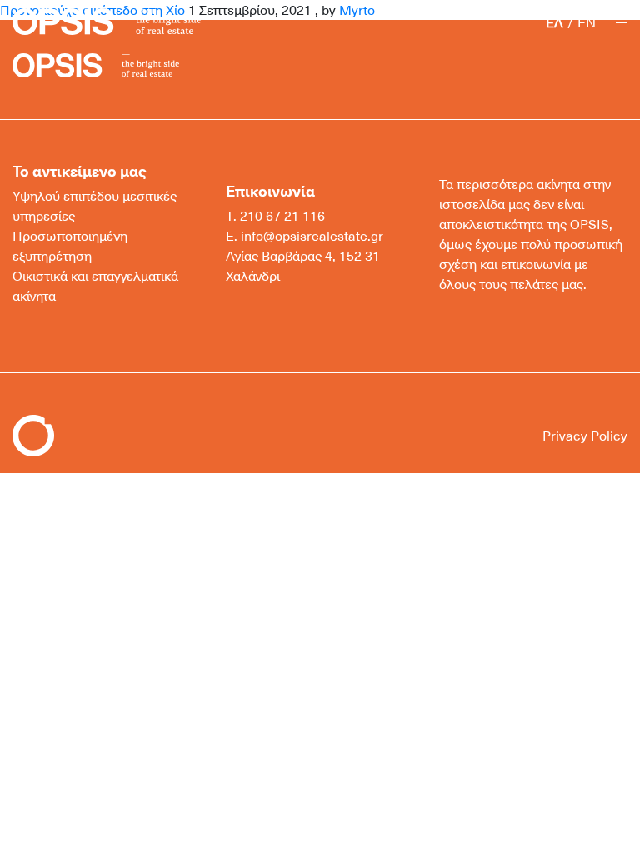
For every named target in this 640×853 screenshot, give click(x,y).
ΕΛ (554, 22)
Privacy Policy (585, 435)
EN (587, 22)
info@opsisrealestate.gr (312, 236)
